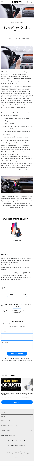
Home (12, 22)
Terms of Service (26, 360)
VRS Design (14, 451)
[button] (27, 2)
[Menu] (2, 2)
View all (17, 402)
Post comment (17, 353)
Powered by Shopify (8, 453)
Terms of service (13, 455)
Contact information (18, 457)
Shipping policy (23, 455)
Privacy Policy (13, 360)
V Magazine (18, 22)
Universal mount (17, 240)
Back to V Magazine (18, 295)
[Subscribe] (32, 430)
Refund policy (18, 453)
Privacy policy (27, 453)
